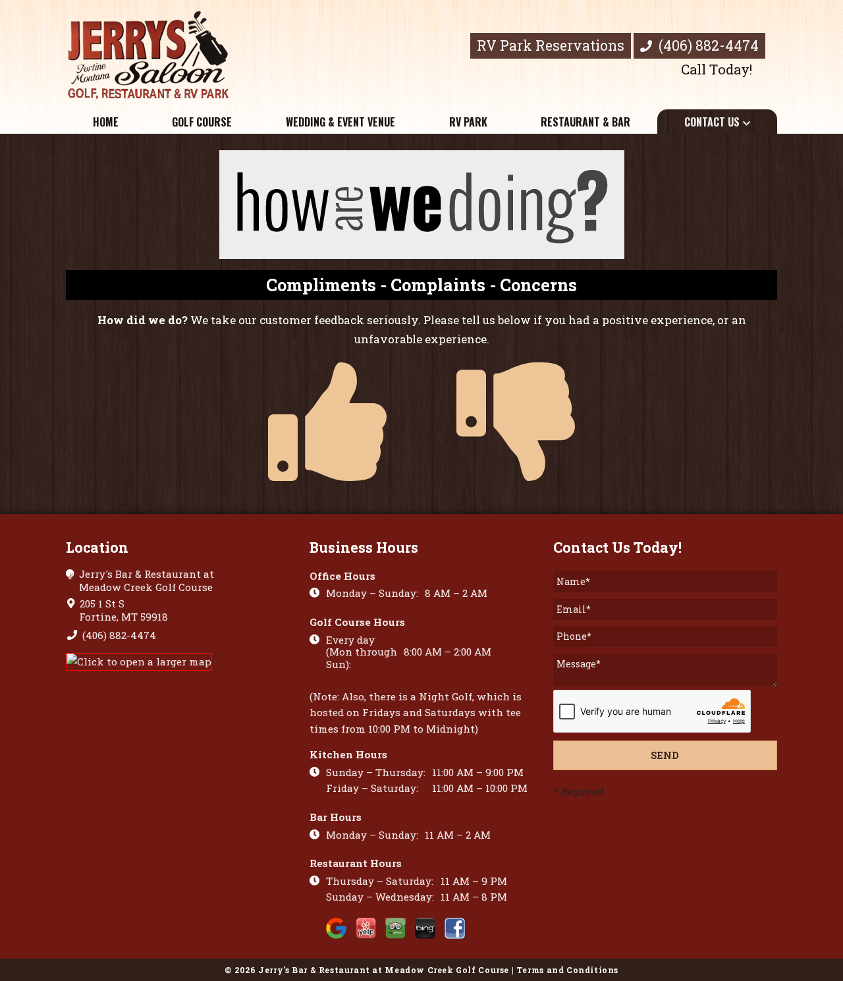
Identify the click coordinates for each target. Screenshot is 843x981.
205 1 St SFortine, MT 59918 (122, 610)
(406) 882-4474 (707, 45)
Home (106, 122)
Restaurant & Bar (585, 122)
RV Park (468, 122)
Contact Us (712, 122)
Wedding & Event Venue (340, 122)
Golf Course (202, 122)
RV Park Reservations (550, 45)
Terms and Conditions (567, 970)
